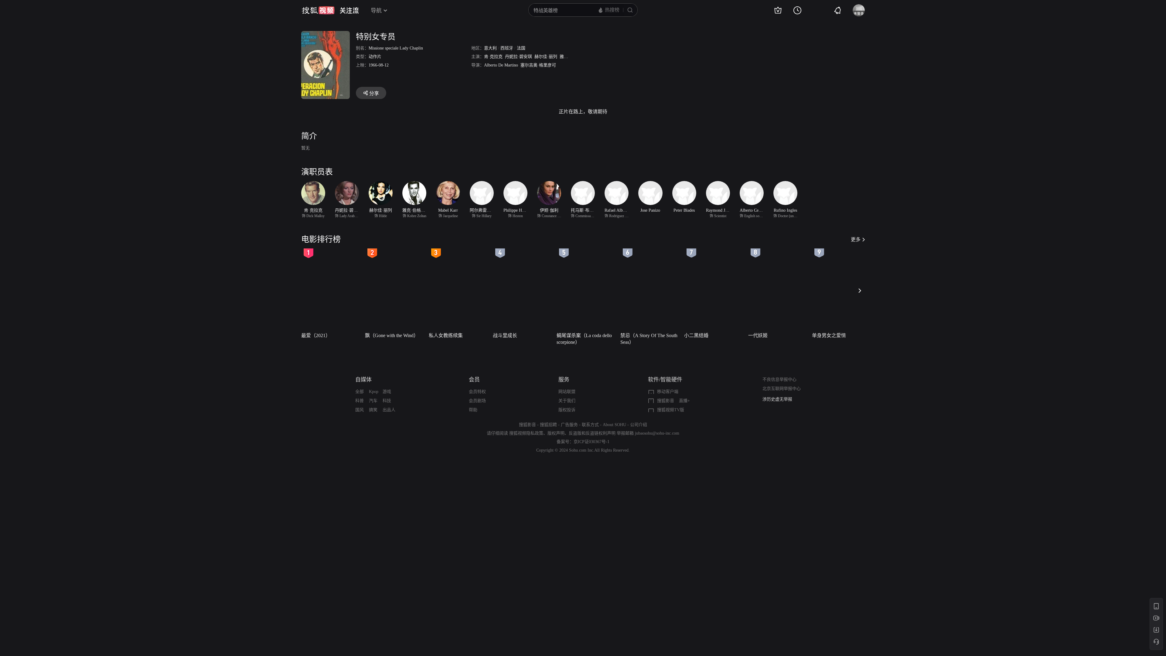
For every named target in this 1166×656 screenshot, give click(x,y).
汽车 (373, 400)
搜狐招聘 (548, 424)
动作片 (375, 56)
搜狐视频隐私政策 (526, 433)
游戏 (387, 391)
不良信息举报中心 (779, 379)
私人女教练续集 (446, 335)
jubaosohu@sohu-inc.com (657, 433)
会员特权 (477, 391)
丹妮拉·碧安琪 (518, 56)
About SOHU (614, 424)
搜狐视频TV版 (670, 410)
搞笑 (373, 410)
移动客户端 (667, 391)
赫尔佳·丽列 (545, 56)
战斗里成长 (505, 335)
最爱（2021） (315, 335)
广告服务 (569, 424)
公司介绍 (638, 424)
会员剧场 (477, 400)
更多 (856, 239)
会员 (474, 380)
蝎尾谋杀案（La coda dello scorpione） (584, 339)
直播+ (684, 400)
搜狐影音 (665, 400)
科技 (387, 400)
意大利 (490, 48)
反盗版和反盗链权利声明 (592, 433)
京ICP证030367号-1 (591, 441)
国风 (359, 410)
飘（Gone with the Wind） (391, 335)
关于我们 (566, 400)
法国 (521, 48)
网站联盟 (566, 391)
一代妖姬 (758, 335)
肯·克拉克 (493, 56)
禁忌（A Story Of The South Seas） (648, 339)
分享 (374, 93)
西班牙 (506, 48)
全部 (359, 391)
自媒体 (363, 380)
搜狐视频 (318, 10)
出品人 (389, 410)
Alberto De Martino (501, 65)
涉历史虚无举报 (777, 399)
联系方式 (590, 424)
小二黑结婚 (696, 335)
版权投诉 (566, 410)
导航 (376, 10)
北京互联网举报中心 (781, 388)
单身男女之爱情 (829, 335)
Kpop (373, 391)
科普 (359, 400)
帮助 (473, 410)
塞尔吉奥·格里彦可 (538, 65)
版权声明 (555, 433)
